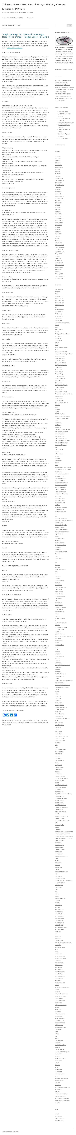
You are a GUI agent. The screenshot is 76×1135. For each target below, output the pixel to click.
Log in (56, 1114)
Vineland (57, 1065)
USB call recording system (62, 1051)
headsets (57, 583)
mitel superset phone (61, 707)
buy (56, 447)
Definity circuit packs (61, 525)
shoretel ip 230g (59, 918)
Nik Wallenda (58, 769)
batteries (57, 405)
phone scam (58, 851)
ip (55, 620)
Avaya (56, 349)
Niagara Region (59, 767)
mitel (56, 694)
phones (57, 858)
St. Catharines (59, 978)
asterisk (57, 343)
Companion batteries (61, 485)
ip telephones (59, 640)
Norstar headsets (60, 776)
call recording (58, 454)
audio (56, 345)
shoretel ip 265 (59, 920)
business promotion (60, 438)
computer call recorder (61, 494)
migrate (57, 691)
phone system (59, 854)
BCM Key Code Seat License (62, 416)
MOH (56, 720)
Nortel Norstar (59, 803)
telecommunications (60, 1005)
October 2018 (59, 167)
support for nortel (60, 983)
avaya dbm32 (59, 371)
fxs (56, 563)
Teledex (40, 722)
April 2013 (58, 211)
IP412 (56, 647)
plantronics (58, 863)
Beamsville (58, 423)
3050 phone (58, 314)
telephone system (60, 1023)
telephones (58, 1029)
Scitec (35, 722)
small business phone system (63, 943)
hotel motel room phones (14, 48)
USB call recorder (59, 1049)
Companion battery (60, 487)
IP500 (56, 649)
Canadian (57, 458)
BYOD (56, 451)
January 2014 (58, 194)
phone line (58, 843)
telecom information (60, 996)
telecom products (60, 1000)
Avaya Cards (58, 369)
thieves (57, 1034)
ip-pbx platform (59, 645)
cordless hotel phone (61, 507)
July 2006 (57, 256)
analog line (58, 336)
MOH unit (58, 727)
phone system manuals (61, 856)
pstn (56, 874)
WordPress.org (59, 1120)
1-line (56, 294)
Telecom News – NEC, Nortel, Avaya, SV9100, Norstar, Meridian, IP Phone (34, 7)
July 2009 (57, 238)
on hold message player (61, 816)
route (56, 889)
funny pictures (59, 558)
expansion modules (60, 545)
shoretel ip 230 (59, 916)
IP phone (57, 631)
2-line (56, 307)
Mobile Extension (60, 714)
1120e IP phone (59, 298)
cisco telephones (59, 480)
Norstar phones (59, 780)
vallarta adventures (60, 1058)
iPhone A (57, 651)
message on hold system (62, 687)
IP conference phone (61, 623)
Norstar (57, 771)
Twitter (57, 1038)
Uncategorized (59, 1040)
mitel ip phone (59, 703)
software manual (59, 963)
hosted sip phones (60, 596)
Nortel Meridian (59, 800)
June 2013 (57, 207)
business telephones (60, 445)
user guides (58, 1054)
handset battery (59, 580)
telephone (58, 1011)
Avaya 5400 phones (60, 363)
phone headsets (59, 840)
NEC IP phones (59, 751)
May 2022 (57, 158)
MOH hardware (59, 725)
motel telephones (60, 740)
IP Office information (61, 627)
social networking (60, 956)
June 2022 (57, 156)
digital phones (59, 534)
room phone (29, 722)
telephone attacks (60, 1014)
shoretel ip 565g (59, 925)
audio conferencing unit (61, 347)
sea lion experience (60, 898)
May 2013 (57, 209)
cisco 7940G (58, 471)
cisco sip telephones (60, 478)
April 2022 (58, 160)
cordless (57, 505)
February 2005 (59, 274)
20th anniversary (59, 309)
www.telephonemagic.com (62, 1100)
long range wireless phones (62, 665)
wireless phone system (61, 1094)
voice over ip (58, 1071)
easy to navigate (59, 538)
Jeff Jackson (58, 654)
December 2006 (59, 245)
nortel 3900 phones (60, 787)
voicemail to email (60, 1074)
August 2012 (58, 225)
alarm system (59, 329)
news (56, 763)
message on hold (60, 683)
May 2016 (57, 171)
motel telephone (21, 722)
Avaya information (60, 378)
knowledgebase (59, 656)
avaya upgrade (59, 400)
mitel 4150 (58, 696)
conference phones (60, 500)
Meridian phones (60, 676)
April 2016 (58, 174)
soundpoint (58, 967)
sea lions (57, 900)
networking (58, 758)
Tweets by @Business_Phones (63, 69)
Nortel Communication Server (63, 794)
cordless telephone (60, 511)
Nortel (57, 783)
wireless (57, 1091)
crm (56, 514)
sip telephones (59, 940)
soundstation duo (60, 976)
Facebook (58, 549)
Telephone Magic (63, 111)
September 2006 (59, 251)
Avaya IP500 (58, 383)
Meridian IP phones (60, 674)
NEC (56, 747)
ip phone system (59, 634)
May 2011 (57, 236)
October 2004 (59, 278)
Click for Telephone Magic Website (12, 17)
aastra (57, 325)
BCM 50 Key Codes (60, 414)
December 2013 (59, 196)
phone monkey (59, 847)
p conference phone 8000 (62, 820)
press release (58, 867)
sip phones (58, 938)
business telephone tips (61, 443)
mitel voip (58, 711)
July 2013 (57, 205)
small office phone (60, 947)
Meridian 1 (58, 671)
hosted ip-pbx (59, 594)
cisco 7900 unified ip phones (63, 469)
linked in (57, 658)
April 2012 (58, 231)
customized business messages (63, 520)
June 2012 (57, 229)
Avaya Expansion (60, 376)
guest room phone (21, 720)
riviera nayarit (59, 885)
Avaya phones (59, 398)
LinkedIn (57, 660)
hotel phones (58, 605)
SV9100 (57, 989)
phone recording (59, 849)
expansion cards (59, 543)
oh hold (57, 814)
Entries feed (58, 1116)
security (57, 903)
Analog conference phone (62, 334)
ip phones (58, 638)
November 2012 (59, 220)
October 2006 (59, 249)
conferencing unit (60, 503)
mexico (57, 689)
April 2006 (58, 258)
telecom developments (61, 994)
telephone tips (59, 1025)
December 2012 (59, 218)
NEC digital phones (60, 749)
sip (56, 934)
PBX (56, 823)
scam (56, 894)
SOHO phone (58, 965)
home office (58, 585)
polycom (57, 865)
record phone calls (60, 878)
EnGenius (57, 540)
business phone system (61, 431)
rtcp (56, 891)
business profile (59, 436)
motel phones (59, 734)
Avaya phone (58, 389)
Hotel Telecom (59, 609)
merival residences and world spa (64, 680)
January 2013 (58, 216)
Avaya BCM (58, 367)
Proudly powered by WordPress (10, 1131)
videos (57, 1063)
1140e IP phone (59, 300)
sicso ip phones (59, 929)
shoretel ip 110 (59, 909)
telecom (57, 991)
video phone (58, 1060)
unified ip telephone (60, 1045)
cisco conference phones (62, 474)
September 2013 (59, 200)
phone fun (58, 829)
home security (59, 591)
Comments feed (59, 1118)
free (56, 556)
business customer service (62, 429)
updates (57, 1047)
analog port (58, 338)
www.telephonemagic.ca (62, 1098)
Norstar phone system (61, 778)
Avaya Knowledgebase (61, 385)
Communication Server (61, 483)
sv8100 (57, 985)
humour (57, 616)
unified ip (57, 1043)
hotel (56, 600)
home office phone (60, 587)
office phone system (60, 811)
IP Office (57, 625)
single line (58, 931)
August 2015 (58, 183)
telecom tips (58, 1003)
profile (57, 869)
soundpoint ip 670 (60, 971)
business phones (59, 434)
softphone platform (60, 958)
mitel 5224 (58, 698)
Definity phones (59, 527)
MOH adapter (59, 723)
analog (57, 331)
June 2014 (57, 189)
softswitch (58, 960)
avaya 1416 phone (60, 360)
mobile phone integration (62, 718)
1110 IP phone (59, 296)
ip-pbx (57, 643)
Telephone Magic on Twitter (66, 123)
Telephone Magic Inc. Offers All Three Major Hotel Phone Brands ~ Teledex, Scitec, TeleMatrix (25, 35)
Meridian (57, 669)
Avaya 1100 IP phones (61, 351)
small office (58, 945)
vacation (57, 1056)
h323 (56, 571)
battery (57, 407)
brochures (58, 427)
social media (58, 954)
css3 (56, 516)
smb (56, 949)
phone (57, 827)
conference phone (60, 498)
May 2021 (57, 163)
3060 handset (59, 316)
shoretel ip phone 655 (61, 927)
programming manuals (61, 871)
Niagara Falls (58, 765)
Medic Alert (58, 667)
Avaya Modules (59, 387)
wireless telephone (60, 1096)
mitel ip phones (59, 705)
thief (56, 1031)
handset (57, 578)
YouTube (57, 1103)
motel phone (12, 722)
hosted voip (58, 598)
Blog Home (30, 17)
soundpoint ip (59, 969)
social (56, 951)
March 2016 (58, 176)
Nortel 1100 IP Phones (61, 785)
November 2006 (59, 247)
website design (59, 1080)
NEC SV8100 (58, 754)
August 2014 (58, 187)
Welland (57, 1083)
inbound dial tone (60, 618)
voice (56, 1067)
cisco (56, 465)
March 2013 (58, 214)
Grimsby (57, 567)
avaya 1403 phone (60, 356)
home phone (58, 589)
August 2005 (58, 269)
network (57, 756)
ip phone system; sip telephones (64, 636)
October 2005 (59, 267)
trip (56, 1036)
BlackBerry (58, 425)
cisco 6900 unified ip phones (63, 467)
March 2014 (58, 191)
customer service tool (61, 518)
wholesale (58, 1085)
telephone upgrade (60, 1027)
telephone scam (59, 1020)
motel (56, 729)
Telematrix (45, 722)
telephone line (59, 1016)
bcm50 (57, 420)
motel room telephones (61, 736)
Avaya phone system (61, 391)
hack (56, 574)
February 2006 (59, 263)
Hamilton (57, 576)
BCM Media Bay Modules (62, 418)
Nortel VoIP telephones (61, 807)
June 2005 (57, 271)
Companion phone (60, 489)
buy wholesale (59, 449)
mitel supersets (59, 709)
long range (58, 663)
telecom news (59, 998)
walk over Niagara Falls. (61, 1078)
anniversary (58, 340)
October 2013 (59, 198)
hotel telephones (60, 611)
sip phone (58, 936)
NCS (56, 745)
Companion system (60, 491)
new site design (59, 760)
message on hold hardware (62, 685)
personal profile (59, 825)
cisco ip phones (59, 476)
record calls (58, 876)
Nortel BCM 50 (59, 791)
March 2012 (58, 234)
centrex (57, 463)
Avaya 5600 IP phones (61, 365)
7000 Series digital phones (62, 323)
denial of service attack (61, 529)
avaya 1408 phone (60, 358)
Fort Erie (57, 554)
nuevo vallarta (59, 809)
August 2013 (58, 203)
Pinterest (57, 860)
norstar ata (58, 774)
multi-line (57, 743)
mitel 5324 (58, 700)
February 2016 (59, 178)
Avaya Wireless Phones (61, 403)
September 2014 (59, 185)
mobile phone (59, 716)
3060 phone (58, 318)
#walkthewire (59, 289)
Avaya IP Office (59, 380)
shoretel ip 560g (59, 923)
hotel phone (30, 720)
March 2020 (58, 165)
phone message (59, 845)
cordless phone (59, 509)
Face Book (58, 547)
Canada (57, 456)
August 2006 (58, 254)
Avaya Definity (59, 374)
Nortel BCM (58, 789)
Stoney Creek (58, 980)
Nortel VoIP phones (60, 805)
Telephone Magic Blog (64, 138)
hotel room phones (39, 720)
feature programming (61, 551)
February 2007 (59, 240)
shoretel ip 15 (59, 911)
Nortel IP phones (60, 796)
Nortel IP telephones (61, 798)
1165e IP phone (59, 305)
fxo (56, 560)
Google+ (57, 565)
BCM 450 (57, 409)
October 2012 (59, 223)
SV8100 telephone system (62, 987)
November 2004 (59, 276)
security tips (58, 905)
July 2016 (57, 169)
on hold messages (60, 818)
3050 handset (59, 311)
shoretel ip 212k (59, 914)
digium (57, 536)
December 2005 (59, 265)
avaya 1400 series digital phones (64, 354)
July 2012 (57, 227)
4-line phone (58, 320)
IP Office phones (59, 629)
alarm (56, 327)
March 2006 (58, 260)
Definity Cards (59, 523)
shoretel (57, 907)
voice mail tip (58, 1069)
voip (56, 1076)
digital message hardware (62, 531)
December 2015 (59, 180)
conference (58, 496)
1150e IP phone (59, 303)
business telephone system (62, 440)
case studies (58, 460)
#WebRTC (58, 291)
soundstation (59, 974)
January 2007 (58, 243)
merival (57, 678)
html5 (56, 614)
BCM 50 (57, 411)
